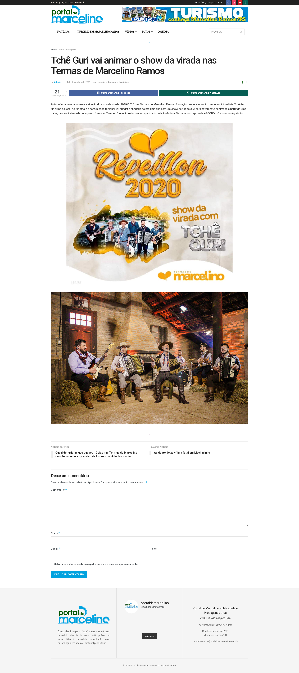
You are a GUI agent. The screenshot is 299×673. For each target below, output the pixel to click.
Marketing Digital (59, 2)
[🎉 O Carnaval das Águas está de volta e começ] (168, 620)
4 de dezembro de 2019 (78, 82)
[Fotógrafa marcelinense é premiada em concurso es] (168, 628)
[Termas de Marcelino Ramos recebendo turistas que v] (143, 620)
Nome (55, 533)
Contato (163, 31)
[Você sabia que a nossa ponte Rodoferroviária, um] (130, 628)
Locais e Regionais (68, 49)
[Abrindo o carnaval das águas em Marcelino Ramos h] (155, 620)
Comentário (59, 489)
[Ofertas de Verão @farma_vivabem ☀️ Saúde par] (143, 628)
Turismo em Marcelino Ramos (98, 31)
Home (54, 49)
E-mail (56, 548)
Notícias (63, 31)
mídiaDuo (171, 665)
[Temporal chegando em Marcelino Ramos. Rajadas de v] (155, 628)
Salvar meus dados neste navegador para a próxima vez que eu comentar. (96, 564)
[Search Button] (241, 32)
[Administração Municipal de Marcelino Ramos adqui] (130, 620)
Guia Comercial (76, 2)
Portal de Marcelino (139, 665)
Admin (57, 82)
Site (154, 548)
